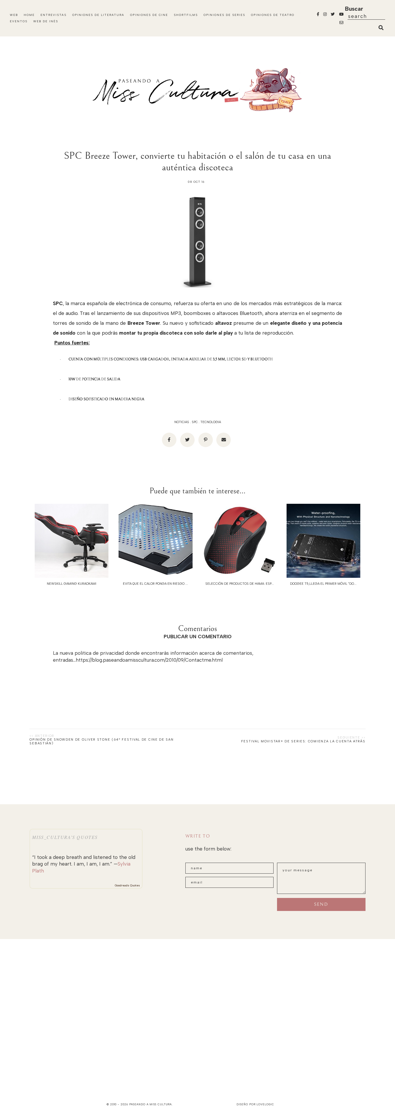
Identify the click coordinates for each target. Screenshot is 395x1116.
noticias (181, 422)
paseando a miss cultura (150, 1104)
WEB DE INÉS (45, 21)
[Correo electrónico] (223, 440)
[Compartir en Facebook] (169, 440)
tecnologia (210, 422)
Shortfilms (186, 15)
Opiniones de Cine (149, 15)
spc (195, 422)
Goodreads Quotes (127, 885)
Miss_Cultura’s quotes (65, 837)
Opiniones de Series (224, 15)
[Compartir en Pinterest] (205, 440)
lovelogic (265, 1104)
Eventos (18, 21)
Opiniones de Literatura (98, 15)
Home (29, 15)
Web (14, 15)
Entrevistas (53, 15)
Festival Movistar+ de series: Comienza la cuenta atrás (303, 741)
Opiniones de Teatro (272, 15)
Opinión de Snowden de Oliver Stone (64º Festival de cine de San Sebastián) (101, 741)
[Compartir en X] (187, 440)
